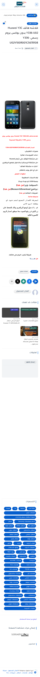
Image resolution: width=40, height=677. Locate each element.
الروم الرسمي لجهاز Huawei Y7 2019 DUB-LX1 (11, 322)
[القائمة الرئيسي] (36, 4)
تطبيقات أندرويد (30, 547)
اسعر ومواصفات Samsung (26, 521)
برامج (9, 543)
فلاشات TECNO (30, 569)
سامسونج (23, 556)
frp (15, 508)
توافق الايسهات (13, 547)
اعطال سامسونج (29, 530)
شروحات (32, 560)
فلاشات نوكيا (14, 582)
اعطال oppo (9, 526)
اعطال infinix (21, 526)
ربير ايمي (22, 552)
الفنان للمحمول (29, 48)
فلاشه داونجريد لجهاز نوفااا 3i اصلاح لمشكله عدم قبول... (30, 342)
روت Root (11, 552)
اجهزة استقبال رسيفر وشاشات (25, 517)
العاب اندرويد (31, 543)
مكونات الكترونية (29, 608)
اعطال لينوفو (14, 534)
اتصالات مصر (30, 513)
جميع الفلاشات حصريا (30, 321)
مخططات (31, 595)
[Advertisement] (20, 77)
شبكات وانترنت (10, 556)
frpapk (8, 508)
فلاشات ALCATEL (15, 560)
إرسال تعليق (30, 362)
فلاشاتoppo (31, 591)
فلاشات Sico (14, 565)
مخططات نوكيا (30, 604)
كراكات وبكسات (14, 591)
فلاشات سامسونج (15, 573)
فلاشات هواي (32, 23)
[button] (29, 281)
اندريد (19, 543)
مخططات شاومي (29, 599)
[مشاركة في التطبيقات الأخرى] (11, 281)
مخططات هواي (13, 604)
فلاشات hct (13, 569)
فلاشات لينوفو (30, 582)
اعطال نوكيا (31, 539)
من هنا (7, 189)
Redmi (22, 508)
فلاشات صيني (13, 578)
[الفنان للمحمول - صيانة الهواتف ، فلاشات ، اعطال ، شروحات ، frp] (20, 4)
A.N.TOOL (32, 508)
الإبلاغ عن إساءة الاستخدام (28, 619)
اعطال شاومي (30, 534)
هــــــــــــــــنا (32, 259)
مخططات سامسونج (15, 595)
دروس (33, 552)
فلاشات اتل (31, 573)
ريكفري (32, 556)
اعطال (10, 521)
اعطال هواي (14, 539)
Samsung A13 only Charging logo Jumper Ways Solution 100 (14, 15)
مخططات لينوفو (12, 599)
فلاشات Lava (31, 565)
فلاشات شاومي (30, 578)
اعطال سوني (13, 530)
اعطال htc (31, 526)
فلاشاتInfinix (14, 586)
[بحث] (3, 4)
